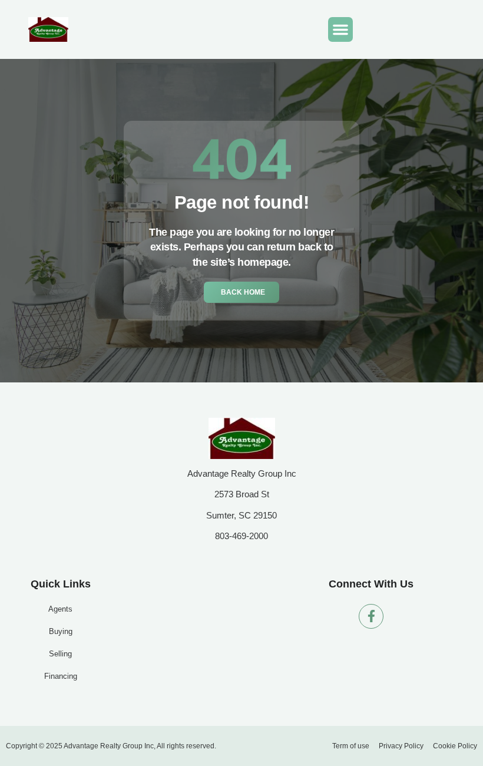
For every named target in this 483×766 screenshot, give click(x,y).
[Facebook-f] (371, 616)
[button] (340, 29)
